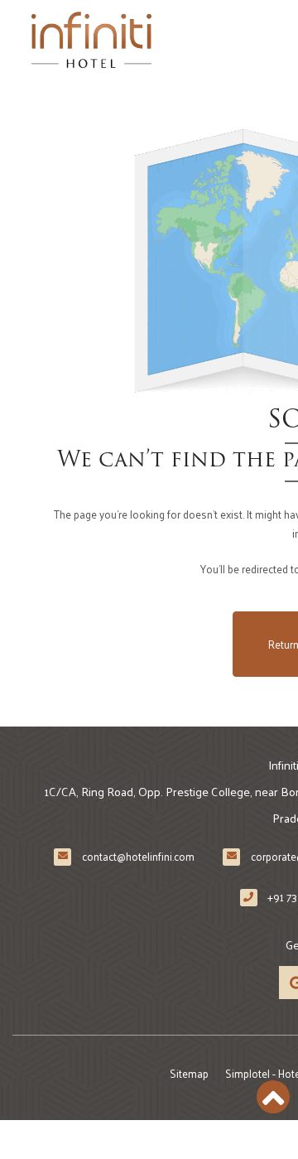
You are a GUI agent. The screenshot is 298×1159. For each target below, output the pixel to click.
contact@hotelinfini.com (138, 856)
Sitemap (189, 1073)
